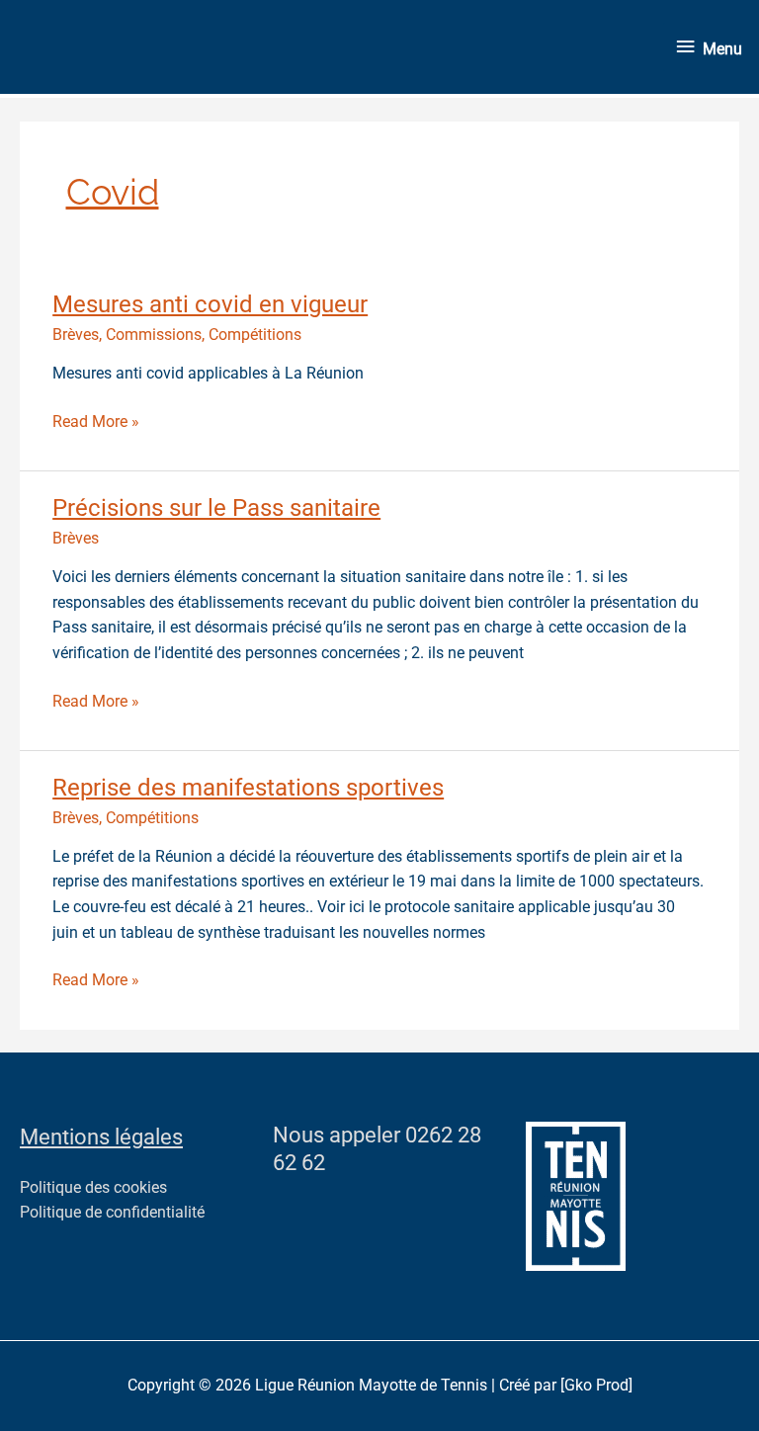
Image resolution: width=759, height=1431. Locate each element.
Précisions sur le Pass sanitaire (216, 508)
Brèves (75, 335)
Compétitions (255, 335)
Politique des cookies (93, 1188)
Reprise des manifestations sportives (248, 787)
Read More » (95, 420)
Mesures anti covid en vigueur (210, 304)
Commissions (154, 335)
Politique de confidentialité (112, 1212)
